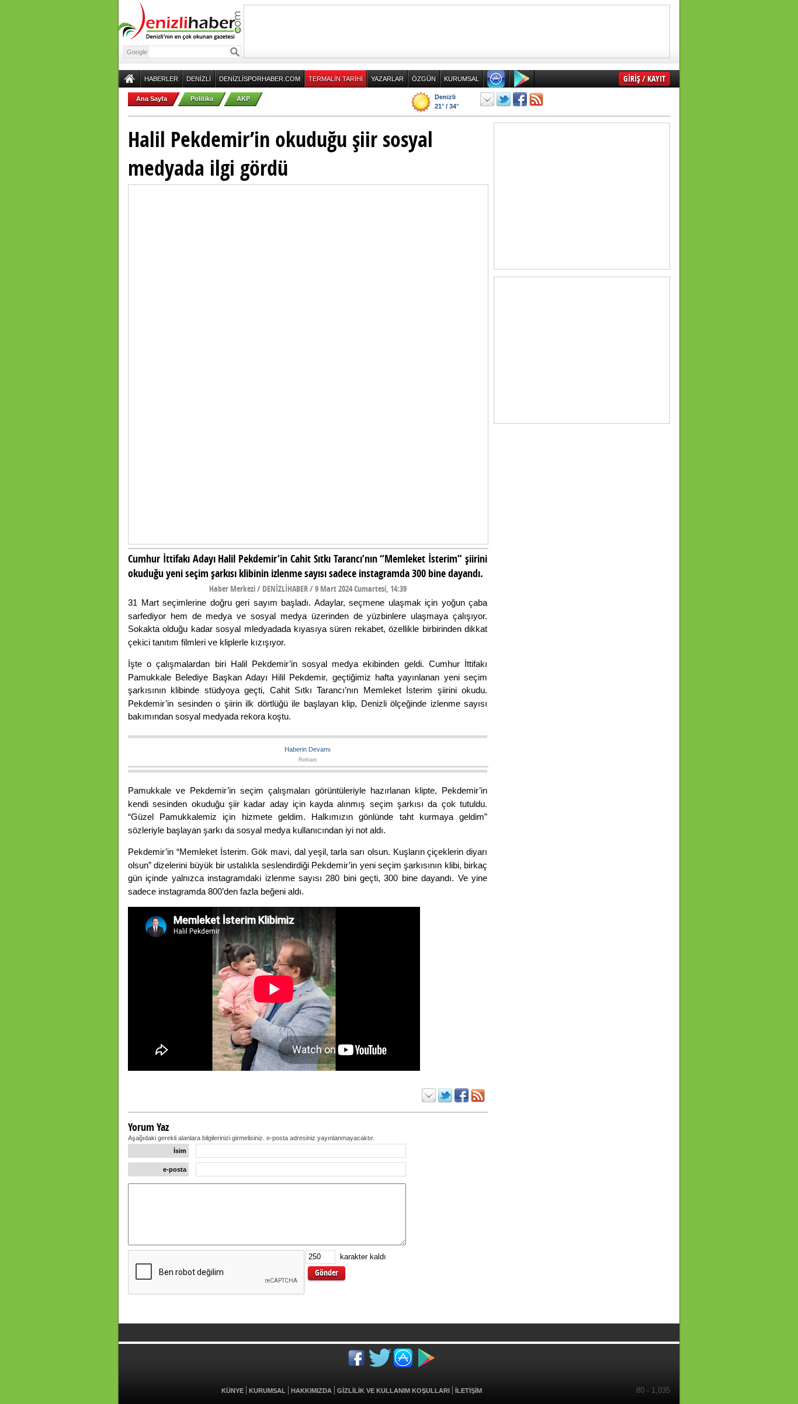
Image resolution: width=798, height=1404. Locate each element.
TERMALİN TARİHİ (335, 78)
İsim (180, 1150)
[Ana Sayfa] (129, 79)
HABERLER (161, 78)
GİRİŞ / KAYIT (644, 78)
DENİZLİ (198, 78)
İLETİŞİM (468, 1390)
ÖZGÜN (424, 78)
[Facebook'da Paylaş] (520, 99)
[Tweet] (504, 99)
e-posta (174, 1169)
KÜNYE (232, 1390)
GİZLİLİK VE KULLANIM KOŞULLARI (393, 1390)
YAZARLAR (387, 78)
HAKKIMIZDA (311, 1390)
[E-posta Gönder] (487, 99)
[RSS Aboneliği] (536, 99)
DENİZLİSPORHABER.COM (259, 78)
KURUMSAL (461, 78)
